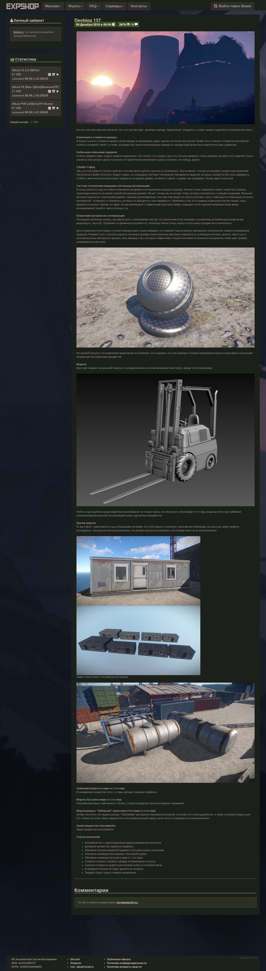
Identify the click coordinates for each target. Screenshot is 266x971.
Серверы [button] (113, 6)
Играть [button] (74, 6)
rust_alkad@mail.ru (82, 966)
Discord (75, 959)
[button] (53, 6)
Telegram (75, 963)
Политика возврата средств (124, 966)
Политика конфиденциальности (127, 963)
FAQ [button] (92, 6)
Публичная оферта (119, 959)
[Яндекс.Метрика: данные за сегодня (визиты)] (248, 957)
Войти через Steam (234, 6)
